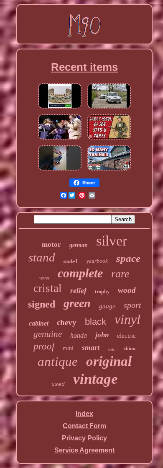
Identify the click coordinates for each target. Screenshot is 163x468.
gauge (107, 306)
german (78, 245)
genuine (47, 334)
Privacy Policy (84, 438)
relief (78, 290)
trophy (102, 292)
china (129, 349)
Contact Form (84, 425)
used (58, 384)
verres (44, 278)
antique (58, 361)
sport (132, 305)
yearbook (97, 261)
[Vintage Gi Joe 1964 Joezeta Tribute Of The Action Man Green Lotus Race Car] (109, 139)
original (109, 361)
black (95, 321)
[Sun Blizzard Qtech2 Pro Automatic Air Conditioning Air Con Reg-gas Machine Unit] (60, 170)
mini (68, 348)
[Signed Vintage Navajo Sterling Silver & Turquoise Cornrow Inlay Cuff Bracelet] (60, 108)
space (128, 258)
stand (41, 257)
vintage (95, 379)
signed (41, 304)
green (77, 303)
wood (127, 290)
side (111, 349)
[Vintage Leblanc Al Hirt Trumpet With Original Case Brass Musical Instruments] (60, 139)
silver (111, 240)
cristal (47, 288)
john (102, 335)
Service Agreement (84, 450)
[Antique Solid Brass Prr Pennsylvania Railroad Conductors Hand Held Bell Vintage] (109, 170)
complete (80, 273)
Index (84, 413)
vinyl (127, 319)
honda (78, 335)
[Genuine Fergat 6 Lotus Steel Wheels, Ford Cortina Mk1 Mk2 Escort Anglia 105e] (109, 108)
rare (120, 274)
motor (51, 244)
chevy (66, 322)
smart (90, 347)
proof (43, 346)
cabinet (38, 323)
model (71, 261)
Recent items (84, 67)
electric (126, 335)
